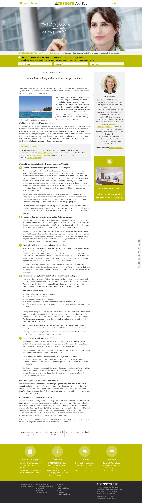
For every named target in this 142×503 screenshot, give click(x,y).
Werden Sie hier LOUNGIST (40, 155)
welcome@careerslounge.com (106, 498)
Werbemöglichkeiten (63, 488)
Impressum (60, 492)
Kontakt (59, 490)
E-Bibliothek (40, 488)
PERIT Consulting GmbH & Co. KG (109, 487)
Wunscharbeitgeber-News (44, 486)
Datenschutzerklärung (64, 494)
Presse (59, 486)
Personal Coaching (42, 484)
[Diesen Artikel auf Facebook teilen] (52, 435)
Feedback (85, 432)
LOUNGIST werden (34, 158)
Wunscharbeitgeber (26, 486)
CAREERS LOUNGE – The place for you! (33, 53)
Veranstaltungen (41, 492)
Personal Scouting (45, 153)
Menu (26, 3)
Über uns (60, 484)
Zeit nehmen (55, 53)
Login (110, 3)
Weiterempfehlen (72, 432)
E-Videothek (40, 490)
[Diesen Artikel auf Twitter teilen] (55, 435)
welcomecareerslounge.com (108, 197)
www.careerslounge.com (105, 496)
